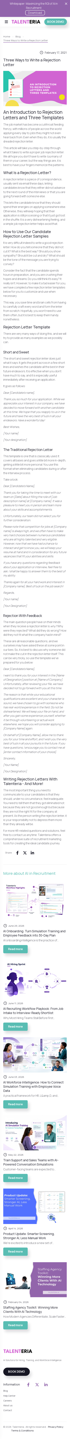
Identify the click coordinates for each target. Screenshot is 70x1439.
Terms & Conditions (22, 1430)
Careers (7, 1400)
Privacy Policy (55, 1427)
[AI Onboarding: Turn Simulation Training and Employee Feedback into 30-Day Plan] (35, 901)
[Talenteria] (26, 21)
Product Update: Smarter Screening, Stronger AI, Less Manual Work (29, 1236)
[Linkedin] (32, 853)
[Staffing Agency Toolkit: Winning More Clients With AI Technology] (35, 1280)
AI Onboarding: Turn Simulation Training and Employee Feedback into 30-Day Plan (34, 933)
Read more (18, 950)
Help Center (9, 1395)
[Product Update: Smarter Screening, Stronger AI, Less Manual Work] (35, 1206)
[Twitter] (25, 853)
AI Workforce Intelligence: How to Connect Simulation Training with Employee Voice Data (33, 1086)
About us (8, 1405)
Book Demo (55, 22)
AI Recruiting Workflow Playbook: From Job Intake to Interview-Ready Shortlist (33, 1011)
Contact (7, 1410)
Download (35, 13)
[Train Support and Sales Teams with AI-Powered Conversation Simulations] (35, 1132)
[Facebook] (17, 853)
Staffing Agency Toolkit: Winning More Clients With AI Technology (30, 1309)
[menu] (6, 22)
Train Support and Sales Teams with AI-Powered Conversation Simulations (30, 1162)
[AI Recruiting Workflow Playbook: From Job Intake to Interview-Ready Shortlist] (35, 979)
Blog (5, 1390)
